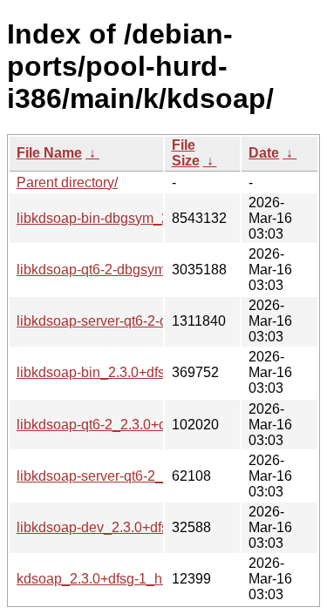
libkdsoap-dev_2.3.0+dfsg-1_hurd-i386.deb (150, 527)
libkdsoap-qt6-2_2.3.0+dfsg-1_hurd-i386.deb (154, 424)
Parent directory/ (67, 182)
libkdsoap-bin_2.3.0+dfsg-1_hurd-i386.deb (148, 372)
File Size (186, 153)
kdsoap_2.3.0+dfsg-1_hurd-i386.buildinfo (143, 578)
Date (264, 152)
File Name (49, 152)
